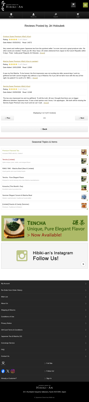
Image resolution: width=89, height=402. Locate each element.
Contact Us (5, 356)
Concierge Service (8, 343)
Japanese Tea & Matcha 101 (11, 336)
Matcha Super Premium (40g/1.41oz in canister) (20, 61)
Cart (78, 17)
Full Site (49, 363)
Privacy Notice (6, 323)
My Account (5, 283)
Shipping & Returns (8, 310)
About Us (33, 17)
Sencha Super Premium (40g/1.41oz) (16, 86)
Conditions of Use (7, 316)
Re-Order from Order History (11, 290)
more (42, 53)
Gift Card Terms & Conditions (11, 330)
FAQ (2, 349)
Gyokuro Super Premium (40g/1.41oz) (17, 36)
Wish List (4, 297)
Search (55, 17)
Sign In (11, 17)
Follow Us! (50, 371)
